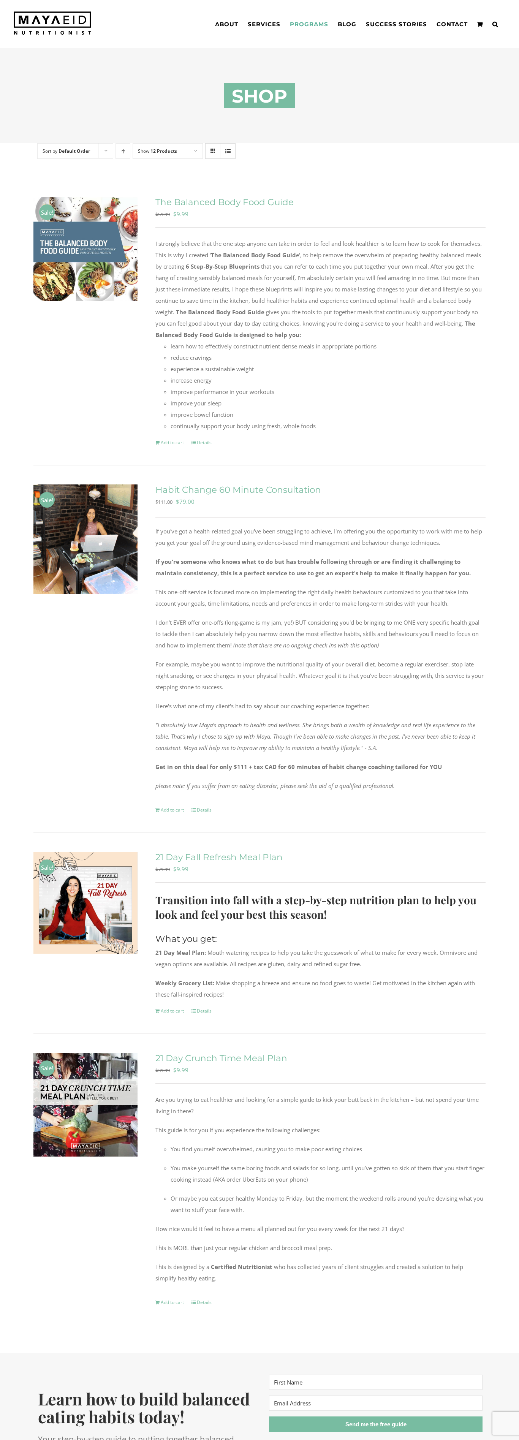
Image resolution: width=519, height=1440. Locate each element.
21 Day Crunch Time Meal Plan (221, 1058)
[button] (495, 24)
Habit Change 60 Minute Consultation (238, 489)
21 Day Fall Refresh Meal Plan (219, 857)
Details (204, 442)
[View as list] (227, 151)
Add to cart (172, 442)
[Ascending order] (123, 151)
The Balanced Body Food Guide (224, 202)
